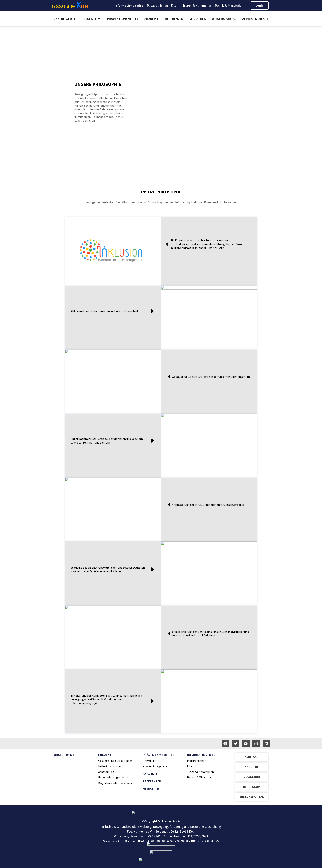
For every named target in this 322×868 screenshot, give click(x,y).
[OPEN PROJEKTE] (99, 18)
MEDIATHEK (151, 789)
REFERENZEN (152, 781)
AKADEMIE (150, 774)
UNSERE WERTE (65, 755)
